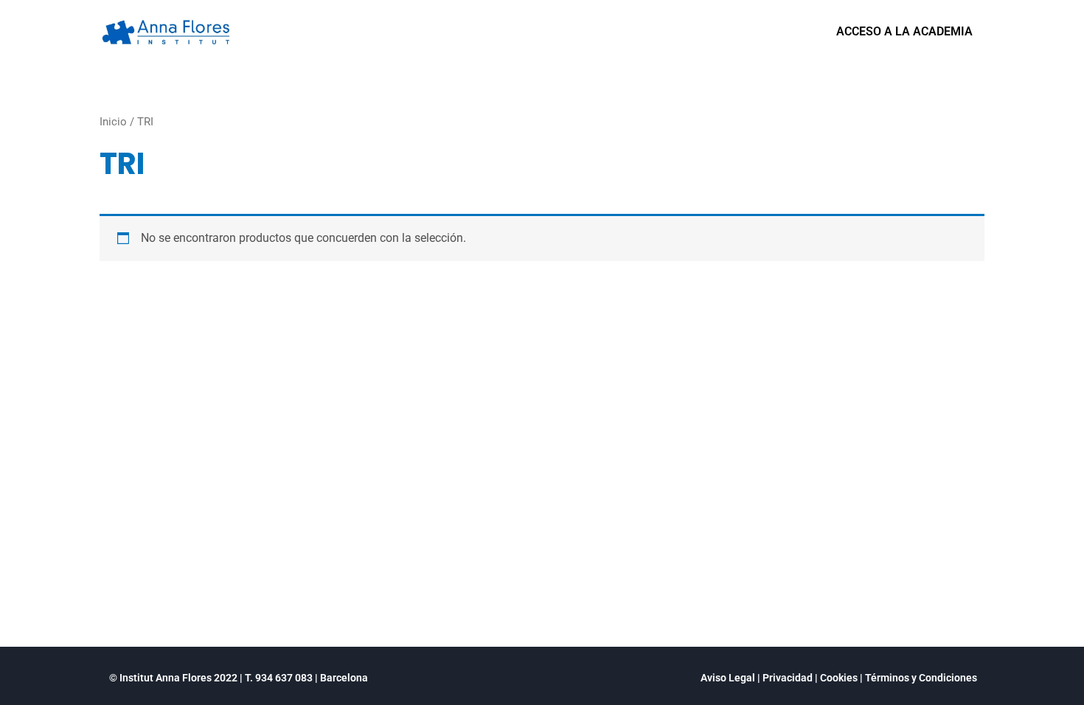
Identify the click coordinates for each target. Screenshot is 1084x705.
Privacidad (787, 678)
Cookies (839, 678)
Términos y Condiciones (921, 678)
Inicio (113, 121)
